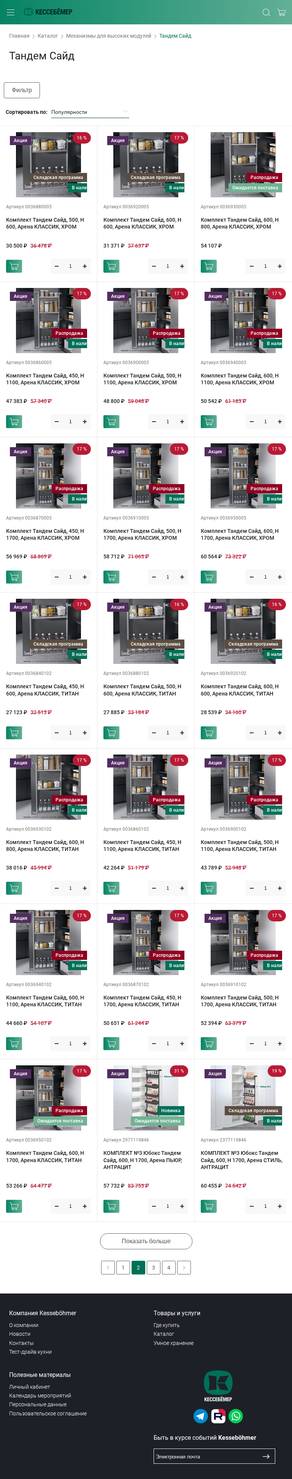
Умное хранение (174, 1343)
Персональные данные (38, 1404)
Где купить (167, 1325)
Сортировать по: (27, 112)
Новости (19, 1334)
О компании (23, 1325)
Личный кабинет (29, 1387)
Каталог (48, 36)
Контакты (21, 1343)
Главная (19, 36)
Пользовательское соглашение (48, 1413)
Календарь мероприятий (40, 1396)
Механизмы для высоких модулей (108, 36)
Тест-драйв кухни (30, 1352)
